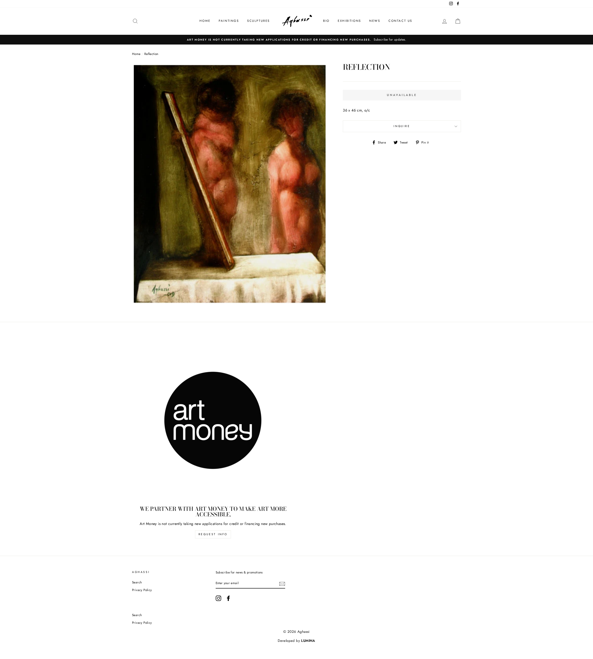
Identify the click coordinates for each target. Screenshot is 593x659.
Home (204, 21)
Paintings (229, 21)
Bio (326, 21)
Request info (213, 534)
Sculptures (258, 21)
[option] (296, 39)
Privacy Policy (142, 590)
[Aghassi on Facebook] (228, 598)
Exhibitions (349, 21)
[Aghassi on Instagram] (218, 598)
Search (137, 582)
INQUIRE (402, 126)
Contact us (400, 21)
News (374, 21)
